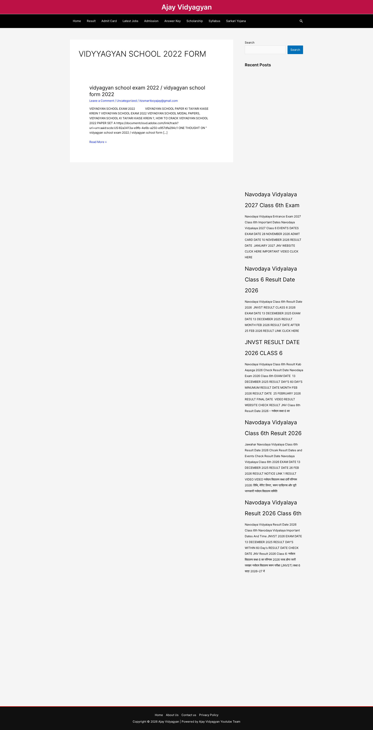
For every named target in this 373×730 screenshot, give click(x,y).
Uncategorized (127, 101)
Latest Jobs (130, 21)
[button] (301, 21)
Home (77, 21)
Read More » (98, 142)
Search (249, 42)
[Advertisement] (274, 130)
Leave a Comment (101, 101)
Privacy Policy (208, 715)
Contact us (188, 715)
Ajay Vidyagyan (186, 7)
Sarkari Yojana (236, 21)
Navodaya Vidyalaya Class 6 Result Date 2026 (271, 279)
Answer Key (172, 21)
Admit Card (109, 21)
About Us (172, 715)
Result (91, 21)
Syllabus (214, 21)
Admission (151, 21)
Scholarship (194, 21)
